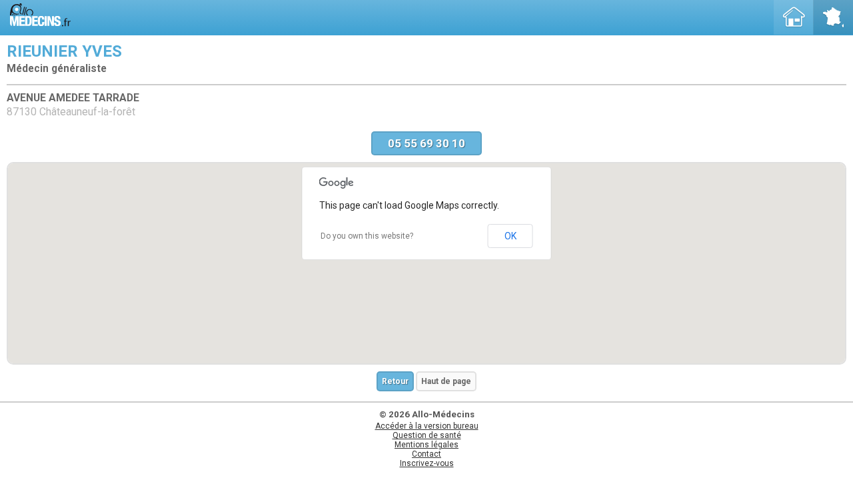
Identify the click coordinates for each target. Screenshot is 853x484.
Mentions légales (426, 444)
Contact (426, 454)
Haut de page (446, 381)
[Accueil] (794, 17)
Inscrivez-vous (427, 463)
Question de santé (427, 435)
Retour (395, 381)
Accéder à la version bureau (426, 426)
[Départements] (833, 17)
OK (510, 236)
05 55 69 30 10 (426, 143)
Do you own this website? (367, 236)
